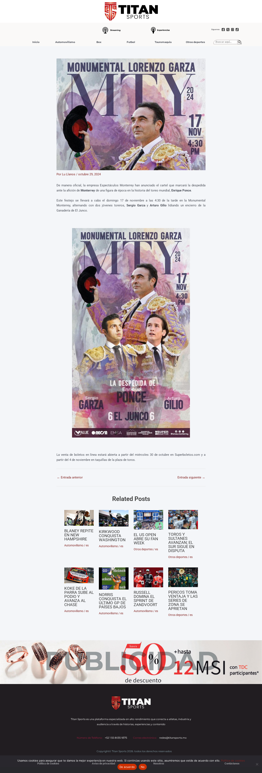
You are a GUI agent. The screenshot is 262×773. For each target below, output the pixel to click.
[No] (257, 764)
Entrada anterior (70, 477)
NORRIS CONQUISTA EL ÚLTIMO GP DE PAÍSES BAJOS (113, 600)
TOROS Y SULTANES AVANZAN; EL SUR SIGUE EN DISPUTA (181, 542)
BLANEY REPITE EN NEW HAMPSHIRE (78, 534)
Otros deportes (195, 42)
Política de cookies (233, 760)
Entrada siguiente (191, 477)
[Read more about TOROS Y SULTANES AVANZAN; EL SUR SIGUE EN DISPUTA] (183, 519)
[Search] (239, 42)
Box (98, 42)
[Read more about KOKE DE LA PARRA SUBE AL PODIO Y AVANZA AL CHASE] (79, 575)
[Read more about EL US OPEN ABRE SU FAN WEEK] (148, 520)
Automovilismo (65, 42)
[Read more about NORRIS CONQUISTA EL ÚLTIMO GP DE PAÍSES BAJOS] (114, 578)
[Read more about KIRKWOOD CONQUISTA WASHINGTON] (114, 518)
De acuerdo (127, 766)
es (87, 545)
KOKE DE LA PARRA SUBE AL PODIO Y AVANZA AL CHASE (79, 596)
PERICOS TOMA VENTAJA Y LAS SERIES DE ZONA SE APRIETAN (183, 600)
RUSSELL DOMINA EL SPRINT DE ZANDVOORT (145, 598)
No (143, 766)
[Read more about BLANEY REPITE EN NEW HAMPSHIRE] (79, 518)
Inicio (36, 42)
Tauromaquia (163, 42)
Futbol (131, 42)
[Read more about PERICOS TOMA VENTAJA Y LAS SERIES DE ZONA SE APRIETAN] (183, 577)
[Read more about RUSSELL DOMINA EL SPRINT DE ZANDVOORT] (148, 577)
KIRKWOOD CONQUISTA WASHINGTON (112, 535)
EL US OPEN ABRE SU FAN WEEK (146, 538)
